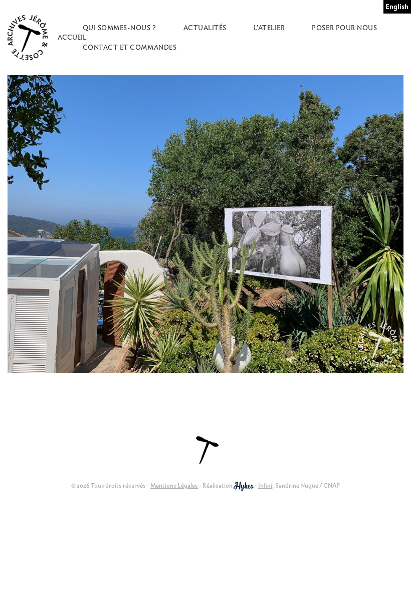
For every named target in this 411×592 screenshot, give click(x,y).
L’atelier (269, 28)
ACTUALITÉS (205, 28)
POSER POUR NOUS (344, 28)
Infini (265, 485)
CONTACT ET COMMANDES (129, 47)
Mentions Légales (174, 485)
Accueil (63, 37)
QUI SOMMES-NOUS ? (119, 28)
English (396, 7)
